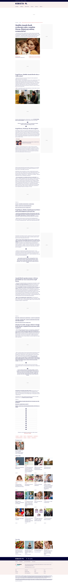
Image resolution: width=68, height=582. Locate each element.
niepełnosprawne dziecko (19, 437)
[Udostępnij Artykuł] (39, 57)
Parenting (29, 437)
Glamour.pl (16, 571)
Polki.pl (35, 571)
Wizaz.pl (45, 571)
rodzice (25, 436)
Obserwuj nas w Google (34, 56)
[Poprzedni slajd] (15, 544)
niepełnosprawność (29, 436)
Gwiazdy (25, 437)
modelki (21, 436)
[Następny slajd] (52, 544)
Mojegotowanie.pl (27, 571)
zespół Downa (35, 436)
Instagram (17, 436)
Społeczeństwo (34, 437)
